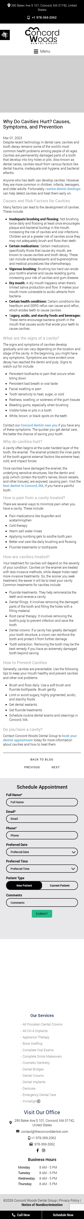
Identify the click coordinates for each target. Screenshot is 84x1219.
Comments (14, 895)
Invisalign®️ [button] (32, 1101)
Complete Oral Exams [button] (38, 1050)
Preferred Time (17, 861)
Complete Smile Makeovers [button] (42, 1056)
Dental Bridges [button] (33, 1069)
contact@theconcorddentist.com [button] (44, 1131)
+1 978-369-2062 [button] (44, 17)
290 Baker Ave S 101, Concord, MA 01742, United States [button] (44, 7)
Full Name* (14, 795)
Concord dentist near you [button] (39, 425)
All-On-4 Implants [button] (35, 1031)
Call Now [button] (23, 1215)
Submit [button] (42, 914)
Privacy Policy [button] (69, 1200)
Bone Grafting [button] (32, 1043)
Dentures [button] (29, 1088)
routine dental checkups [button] (63, 189)
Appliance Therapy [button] (36, 1037)
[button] (5, 35)
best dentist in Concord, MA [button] (23, 485)
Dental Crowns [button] (33, 1075)
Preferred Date (16, 844)
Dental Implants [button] (34, 1082)
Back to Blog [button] (42, 759)
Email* (11, 811)
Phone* (11, 828)
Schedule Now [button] (63, 1215)
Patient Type (15, 878)
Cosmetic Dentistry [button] (36, 1062)
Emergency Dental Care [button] (39, 1095)
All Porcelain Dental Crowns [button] (42, 1024)
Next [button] (56, 767)
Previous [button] (32, 767)
